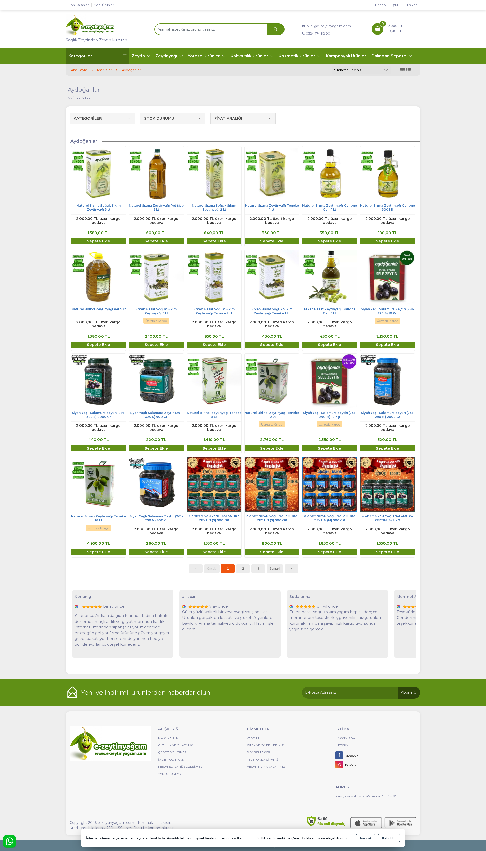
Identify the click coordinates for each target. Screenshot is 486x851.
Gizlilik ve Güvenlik (175, 745)
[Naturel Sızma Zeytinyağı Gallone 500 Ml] (387, 173)
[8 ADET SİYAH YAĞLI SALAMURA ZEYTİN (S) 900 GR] (214, 484)
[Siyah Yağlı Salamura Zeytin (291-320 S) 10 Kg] (387, 277)
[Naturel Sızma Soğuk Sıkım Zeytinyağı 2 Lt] (214, 173)
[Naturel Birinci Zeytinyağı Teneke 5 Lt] (214, 380)
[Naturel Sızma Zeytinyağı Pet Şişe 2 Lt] (156, 173)
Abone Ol (409, 692)
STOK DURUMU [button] (159, 118)
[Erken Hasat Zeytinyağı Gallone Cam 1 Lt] (329, 277)
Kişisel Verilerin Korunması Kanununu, (224, 838)
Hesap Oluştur (386, 5)
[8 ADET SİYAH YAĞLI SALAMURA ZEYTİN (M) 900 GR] (329, 484)
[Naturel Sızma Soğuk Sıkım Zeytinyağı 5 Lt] (98, 173)
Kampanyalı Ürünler (346, 56)
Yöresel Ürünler (204, 56)
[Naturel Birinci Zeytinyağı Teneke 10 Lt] (272, 380)
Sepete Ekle (98, 241)
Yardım (253, 738)
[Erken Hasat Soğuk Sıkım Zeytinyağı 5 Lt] (156, 277)
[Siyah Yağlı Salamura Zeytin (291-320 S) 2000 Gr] (98, 380)
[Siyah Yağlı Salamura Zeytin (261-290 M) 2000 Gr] (387, 380)
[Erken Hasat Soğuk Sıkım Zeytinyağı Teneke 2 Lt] (214, 277)
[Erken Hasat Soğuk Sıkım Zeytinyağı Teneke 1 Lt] (272, 277)
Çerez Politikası (172, 752)
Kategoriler (80, 56)
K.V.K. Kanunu (169, 738)
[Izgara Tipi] (402, 70)
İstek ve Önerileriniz (265, 745)
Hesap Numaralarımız (266, 766)
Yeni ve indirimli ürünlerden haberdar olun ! (147, 692)
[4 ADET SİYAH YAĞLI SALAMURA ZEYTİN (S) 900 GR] (272, 484)
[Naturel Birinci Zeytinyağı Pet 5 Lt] (98, 277)
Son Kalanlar (78, 5)
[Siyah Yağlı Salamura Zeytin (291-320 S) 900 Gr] (156, 380)
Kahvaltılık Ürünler (250, 56)
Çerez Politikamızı (305, 838)
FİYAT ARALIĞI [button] (228, 118)
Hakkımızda (345, 738)
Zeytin (139, 56)
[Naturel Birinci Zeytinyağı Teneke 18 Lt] (98, 484)
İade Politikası (171, 759)
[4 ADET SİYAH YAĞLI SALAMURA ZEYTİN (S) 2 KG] (387, 484)
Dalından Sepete (389, 56)
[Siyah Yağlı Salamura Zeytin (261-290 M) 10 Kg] (329, 380)
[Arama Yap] (275, 29)
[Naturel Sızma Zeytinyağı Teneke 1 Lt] (272, 173)
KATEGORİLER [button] (88, 118)
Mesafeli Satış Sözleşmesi (180, 766)
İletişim (342, 745)
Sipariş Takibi (258, 752)
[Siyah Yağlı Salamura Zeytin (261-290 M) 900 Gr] (156, 484)
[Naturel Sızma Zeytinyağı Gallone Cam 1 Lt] (329, 173)
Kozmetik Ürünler (297, 56)
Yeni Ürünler (169, 774)
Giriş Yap (411, 5)
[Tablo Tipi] (408, 70)
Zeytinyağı (166, 56)
